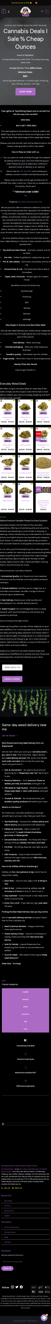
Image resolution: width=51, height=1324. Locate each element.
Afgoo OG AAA (7, 501)
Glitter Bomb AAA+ (8, 446)
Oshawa (27, 84)
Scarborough (33, 80)
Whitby (19, 84)
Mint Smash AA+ (7, 473)
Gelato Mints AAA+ (8, 418)
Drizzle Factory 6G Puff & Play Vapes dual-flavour (43, 504)
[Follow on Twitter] (16, 1287)
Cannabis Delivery (8, 1169)
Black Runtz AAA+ (25, 418)
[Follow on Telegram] (21, 1287)
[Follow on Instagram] (12, 1287)
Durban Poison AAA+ (43, 418)
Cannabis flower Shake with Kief (43, 474)
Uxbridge (35, 84)
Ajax (13, 84)
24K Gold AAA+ (25, 445)
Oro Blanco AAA (25, 473)
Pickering (44, 80)
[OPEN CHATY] (44, 1317)
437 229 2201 (26, 171)
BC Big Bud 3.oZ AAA (43, 446)
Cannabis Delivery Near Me (30, 202)
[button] (4, 11)
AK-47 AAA (25, 501)
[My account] (8, 11)
